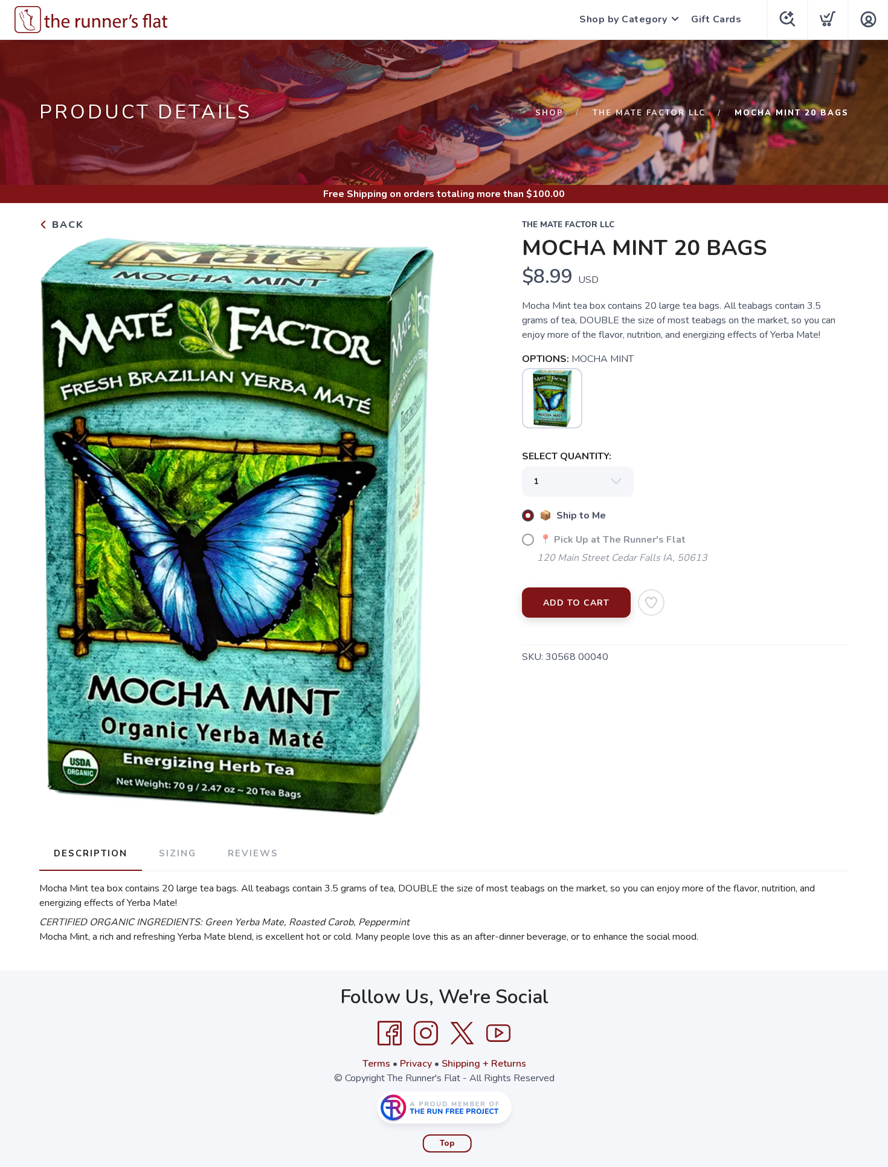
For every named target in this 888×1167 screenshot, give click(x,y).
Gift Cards (716, 19)
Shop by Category (623, 19)
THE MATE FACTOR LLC (649, 113)
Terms (376, 1063)
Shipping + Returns (484, 1063)
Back (66, 224)
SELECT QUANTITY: (566, 456)
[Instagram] (426, 1033)
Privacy (416, 1063)
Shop (549, 113)
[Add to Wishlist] (651, 602)
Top (447, 1143)
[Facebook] (390, 1033)
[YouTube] (498, 1033)
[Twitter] (462, 1033)
